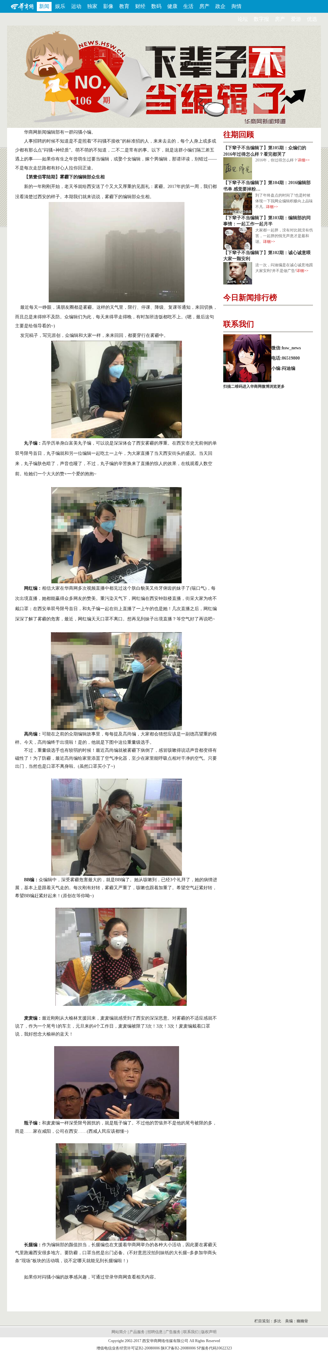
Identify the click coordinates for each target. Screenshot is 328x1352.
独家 (92, 6)
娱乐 (60, 6)
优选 (312, 19)
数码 (156, 6)
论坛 (243, 19)
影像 (108, 6)
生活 (188, 6)
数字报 (261, 19)
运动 (76, 6)
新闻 (44, 6)
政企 (220, 6)
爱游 (296, 19)
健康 (172, 6)
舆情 (236, 6)
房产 (204, 6)
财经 (140, 6)
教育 (124, 6)
